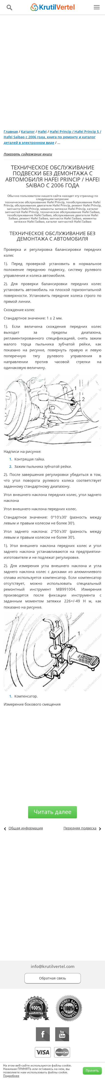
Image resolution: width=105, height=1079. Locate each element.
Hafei (42, 131)
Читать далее (52, 812)
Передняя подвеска (79, 828)
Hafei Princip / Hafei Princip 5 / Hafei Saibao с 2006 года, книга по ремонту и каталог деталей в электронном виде (52, 137)
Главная (11, 131)
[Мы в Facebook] (43, 1034)
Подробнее (11, 1076)
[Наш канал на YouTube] (62, 1034)
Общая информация (26, 828)
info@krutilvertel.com (52, 966)
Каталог (28, 131)
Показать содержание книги (28, 154)
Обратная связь (52, 978)
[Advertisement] (52, 70)
